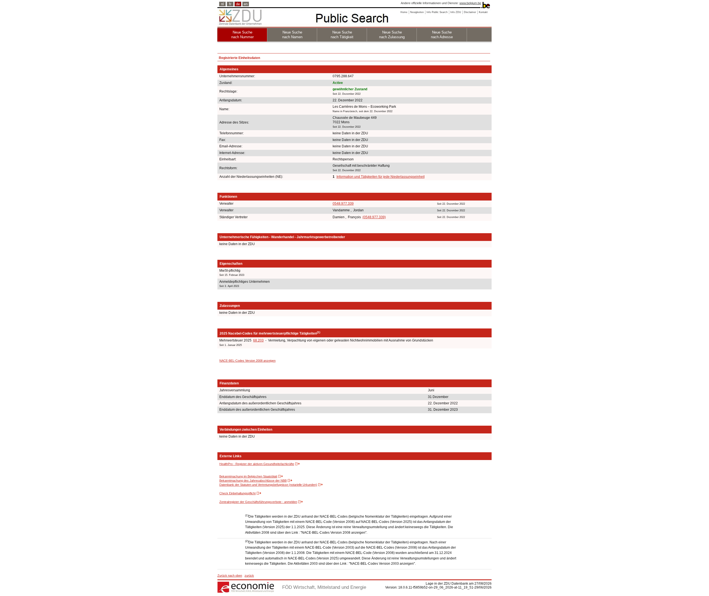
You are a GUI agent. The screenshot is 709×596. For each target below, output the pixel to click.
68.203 (258, 340)
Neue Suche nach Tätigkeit (342, 34)
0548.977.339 (343, 203)
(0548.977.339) (374, 217)
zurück (249, 575)
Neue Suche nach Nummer (242, 34)
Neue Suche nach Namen (292, 34)
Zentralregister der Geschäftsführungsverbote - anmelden (258, 501)
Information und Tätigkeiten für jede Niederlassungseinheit (380, 177)
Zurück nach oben (229, 575)
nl (222, 4)
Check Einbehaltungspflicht (237, 493)
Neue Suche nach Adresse (442, 34)
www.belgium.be (470, 3)
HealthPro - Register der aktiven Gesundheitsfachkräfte (256, 464)
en (246, 4)
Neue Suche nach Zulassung (392, 34)
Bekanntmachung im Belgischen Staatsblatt (248, 476)
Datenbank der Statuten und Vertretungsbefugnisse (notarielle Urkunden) (268, 484)
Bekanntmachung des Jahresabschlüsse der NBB (253, 480)
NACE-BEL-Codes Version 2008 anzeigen (247, 360)
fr (230, 4)
